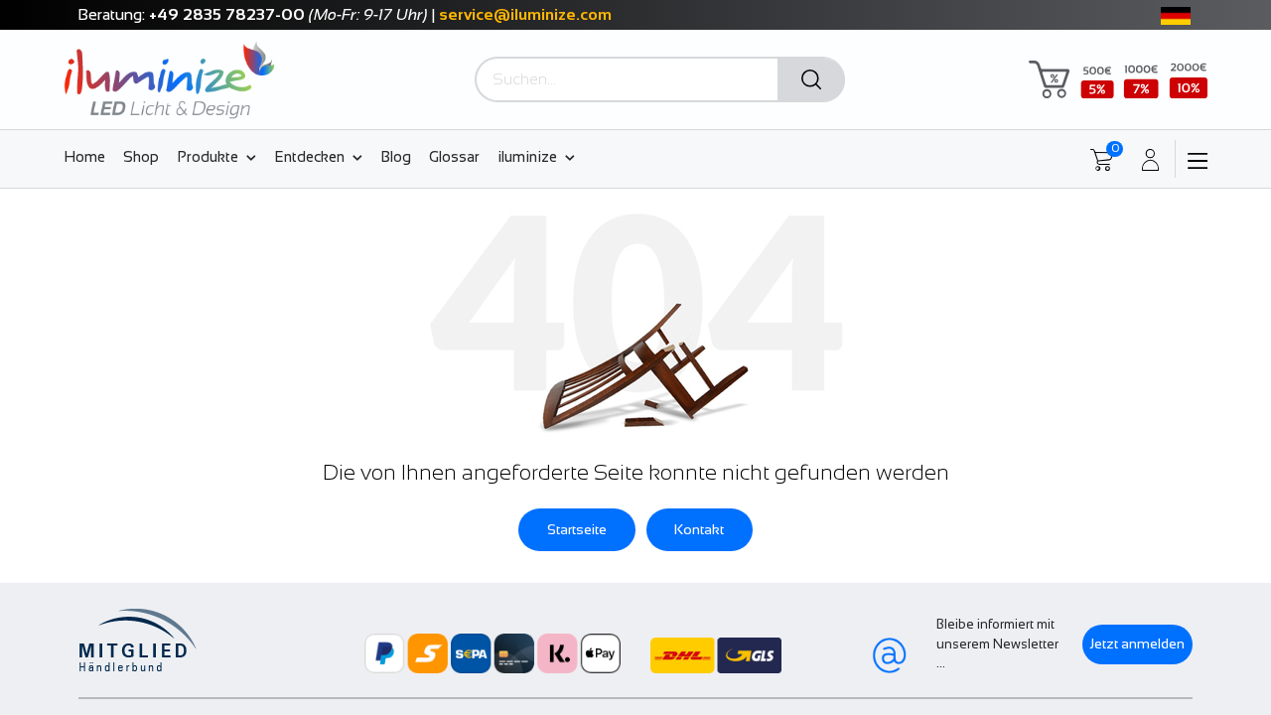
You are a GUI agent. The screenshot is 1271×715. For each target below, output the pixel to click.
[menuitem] (89, 156)
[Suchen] (811, 80)
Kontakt (699, 529)
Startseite (577, 529)
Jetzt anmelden (1137, 643)
